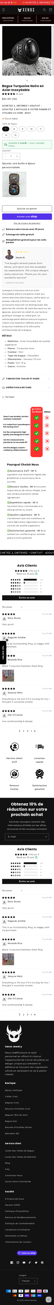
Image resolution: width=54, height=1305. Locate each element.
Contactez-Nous (13, 1175)
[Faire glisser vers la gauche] (21, 80)
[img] (8, 614)
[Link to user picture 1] (8, 676)
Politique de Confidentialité (20, 1223)
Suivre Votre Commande (18, 1181)
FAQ (7, 1169)
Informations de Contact (18, 1242)
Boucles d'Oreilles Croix (17, 1109)
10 (31, 129)
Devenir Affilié (12, 1205)
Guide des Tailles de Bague (19, 1150)
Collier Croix (11, 1096)
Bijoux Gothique (13, 1090)
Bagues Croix (12, 1102)
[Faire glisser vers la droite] (33, 80)
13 (15, 135)
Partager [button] (10, 397)
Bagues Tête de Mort (16, 1115)
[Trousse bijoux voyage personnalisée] (14, 184)
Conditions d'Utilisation (17, 1229)
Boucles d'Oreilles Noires (18, 1127)
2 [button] (23, 731)
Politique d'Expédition (17, 1211)
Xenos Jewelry (30, 1300)
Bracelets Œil (12, 1133)
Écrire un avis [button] (27, 598)
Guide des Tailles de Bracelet (20, 1157)
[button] (3, 10)
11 (41, 129)
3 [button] (27, 731)
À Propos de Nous (14, 1199)
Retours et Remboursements (20, 1217)
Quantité (6, 151)
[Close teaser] (7, 640)
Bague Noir (11, 1121)
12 (6, 135)
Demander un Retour (16, 1236)
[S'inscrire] (46, 837)
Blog (7, 1163)
